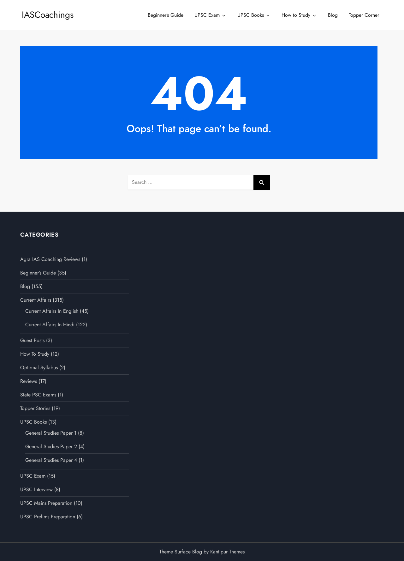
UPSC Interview (36, 489)
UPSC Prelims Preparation (47, 516)
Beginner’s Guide (165, 15)
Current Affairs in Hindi (49, 324)
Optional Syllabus (39, 367)
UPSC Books (250, 15)
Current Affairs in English (51, 311)
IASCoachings (48, 14)
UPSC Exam (207, 15)
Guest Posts (32, 340)
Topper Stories (35, 408)
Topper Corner (364, 15)
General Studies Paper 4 (51, 460)
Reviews (28, 381)
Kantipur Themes (227, 551)
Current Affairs (35, 300)
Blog (333, 15)
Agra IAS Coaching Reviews (50, 259)
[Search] (261, 182)
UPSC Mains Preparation (46, 503)
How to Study (296, 15)
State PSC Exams (38, 394)
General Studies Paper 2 (51, 446)
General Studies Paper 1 (50, 433)
